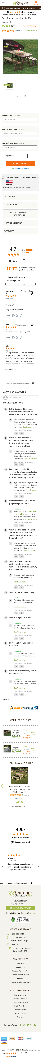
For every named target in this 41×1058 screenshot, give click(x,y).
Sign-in (32, 913)
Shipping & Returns (20, 1002)
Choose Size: (11, 115)
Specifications (10, 205)
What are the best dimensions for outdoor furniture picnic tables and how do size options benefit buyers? (23, 534)
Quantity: (10, 155)
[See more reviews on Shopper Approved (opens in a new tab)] (21, 316)
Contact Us (20, 967)
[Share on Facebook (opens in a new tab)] (13, 316)
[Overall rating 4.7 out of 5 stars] (8, 31)
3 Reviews (18, 30)
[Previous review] (2, 868)
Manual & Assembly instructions (18, 214)
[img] (20, 834)
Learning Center (20, 995)
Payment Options (20, 1013)
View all (6, 699)
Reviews (20, 978)
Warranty (9, 231)
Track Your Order (20, 1006)
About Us (20, 964)
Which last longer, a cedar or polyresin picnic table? (22, 502)
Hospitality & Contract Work (20, 982)
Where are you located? (20, 617)
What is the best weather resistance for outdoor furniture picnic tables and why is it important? (23, 565)
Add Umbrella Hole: (13, 143)
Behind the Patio (20, 999)
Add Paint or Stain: (13, 129)
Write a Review (20, 284)
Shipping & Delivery (13, 223)
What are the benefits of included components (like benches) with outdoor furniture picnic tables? (21, 442)
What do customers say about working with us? (22, 672)
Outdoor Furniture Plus (20, 971)
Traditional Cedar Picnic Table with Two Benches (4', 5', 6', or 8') (19, 789)
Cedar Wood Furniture (20, 975)
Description (9, 197)
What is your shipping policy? (22, 592)
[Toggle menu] (3, 3)
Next (36, 785)
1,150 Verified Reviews (20, 838)
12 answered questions (31, 30)
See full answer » (29, 427)
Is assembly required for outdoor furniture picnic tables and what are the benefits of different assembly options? (23, 473)
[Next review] (38, 868)
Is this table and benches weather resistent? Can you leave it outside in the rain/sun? (23, 412)
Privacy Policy (20, 1010)
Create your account (20, 908)
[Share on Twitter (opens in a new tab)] (17, 316)
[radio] (29, 250)
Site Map (20, 1017)
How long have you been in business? (21, 644)
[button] (16, 433)
